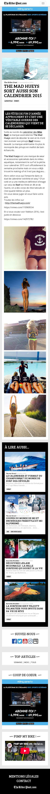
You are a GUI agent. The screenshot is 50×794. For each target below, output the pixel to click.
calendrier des (30, 132)
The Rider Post (10, 82)
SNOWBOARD (16, 531)
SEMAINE (18, 662)
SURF (9, 489)
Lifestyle (8, 101)
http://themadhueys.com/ (17, 203)
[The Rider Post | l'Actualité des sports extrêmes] (15, 3)
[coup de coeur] (25, 702)
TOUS (33, 662)
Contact (24, 781)
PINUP (16, 101)
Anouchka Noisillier (12, 561)
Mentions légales (24, 776)
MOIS (26, 662)
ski (8, 531)
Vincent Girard (11, 473)
